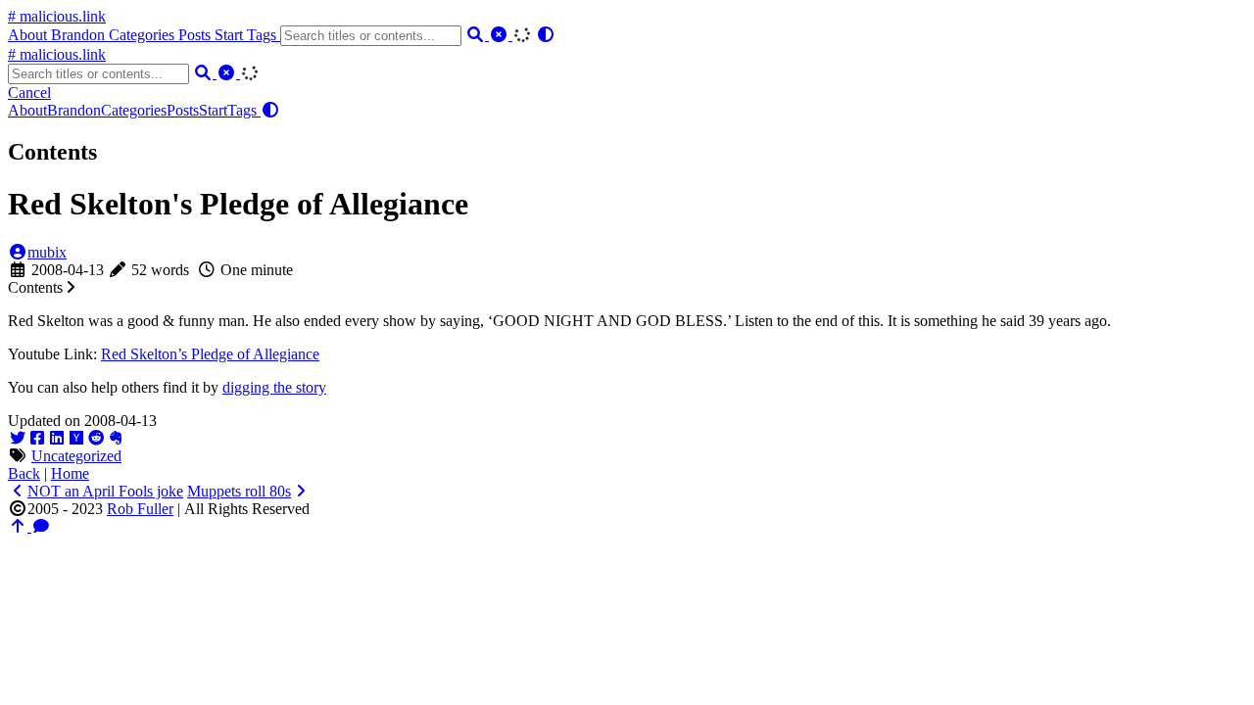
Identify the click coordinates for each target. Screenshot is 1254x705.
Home (70, 473)
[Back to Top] (19, 526)
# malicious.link (57, 16)
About (29, 34)
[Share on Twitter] (17, 438)
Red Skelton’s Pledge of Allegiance (210, 354)
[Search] (477, 34)
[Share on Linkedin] (57, 438)
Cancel (29, 92)
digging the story (274, 387)
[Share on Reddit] (96, 438)
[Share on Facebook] (37, 438)
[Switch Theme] (545, 34)
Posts (196, 34)
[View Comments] (41, 526)
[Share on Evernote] (115, 438)
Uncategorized (76, 455)
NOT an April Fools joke (105, 491)
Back (24, 473)
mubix (47, 252)
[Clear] (500, 34)
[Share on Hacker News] (76, 438)
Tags (263, 34)
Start (231, 34)
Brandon (80, 34)
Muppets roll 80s (239, 491)
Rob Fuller (140, 508)
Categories (143, 34)
